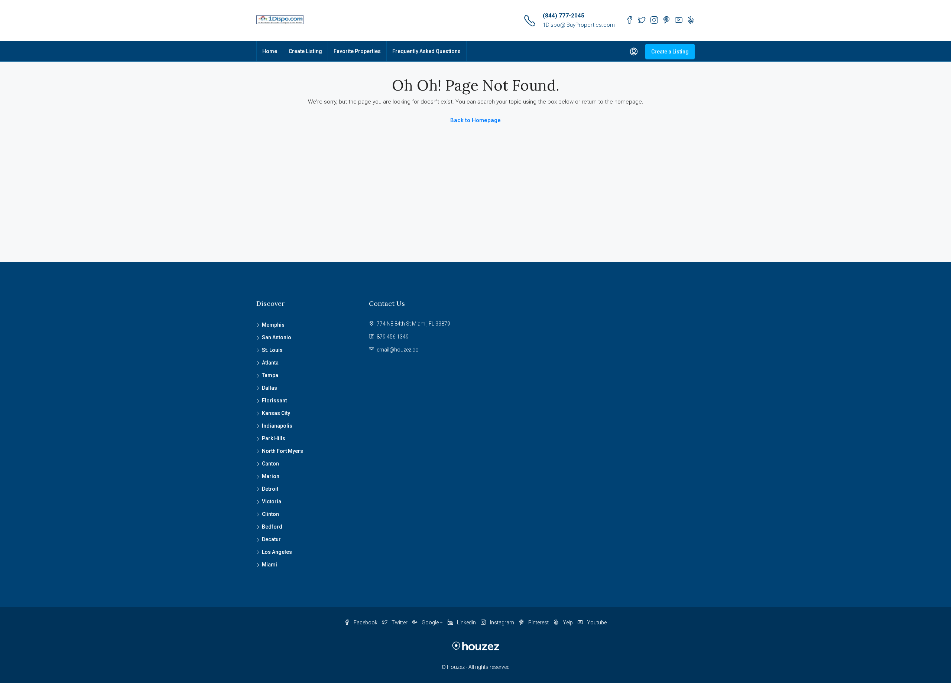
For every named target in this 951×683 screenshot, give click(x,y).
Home (269, 51)
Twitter (399, 622)
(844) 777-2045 (563, 15)
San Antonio (276, 337)
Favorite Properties (357, 51)
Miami (269, 565)
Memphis (273, 325)
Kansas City (276, 413)
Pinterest (538, 622)
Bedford (272, 527)
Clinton (270, 514)
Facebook (366, 622)
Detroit (270, 489)
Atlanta (270, 363)
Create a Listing (670, 52)
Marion (270, 476)
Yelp (568, 622)
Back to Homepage (475, 120)
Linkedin (466, 622)
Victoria (271, 501)
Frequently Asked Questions (426, 51)
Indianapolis (277, 426)
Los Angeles (277, 552)
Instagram (502, 622)
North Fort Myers (282, 451)
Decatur (271, 539)
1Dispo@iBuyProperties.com (579, 25)
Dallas (269, 388)
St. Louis (272, 350)
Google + (432, 622)
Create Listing (305, 51)
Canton (270, 464)
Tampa (270, 375)
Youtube (596, 622)
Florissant (274, 400)
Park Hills (273, 438)
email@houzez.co (398, 350)
